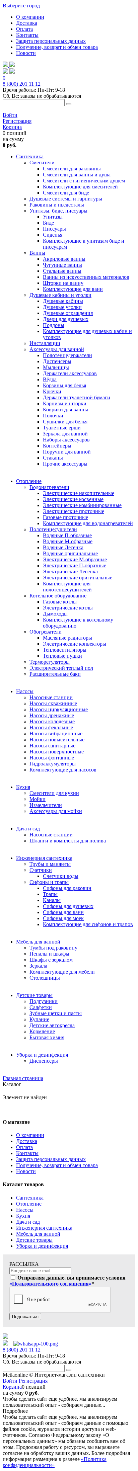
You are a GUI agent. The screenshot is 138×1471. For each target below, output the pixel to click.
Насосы (24, 1210)
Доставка (26, 23)
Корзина (12, 127)
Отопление (29, 1204)
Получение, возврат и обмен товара (57, 47)
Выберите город (21, 5)
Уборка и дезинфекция (42, 1246)
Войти (10, 115)
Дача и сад (28, 1222)
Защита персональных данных (51, 41)
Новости (26, 53)
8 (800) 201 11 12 (22, 84)
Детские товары (34, 1240)
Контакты (27, 35)
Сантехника (30, 1198)
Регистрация (17, 121)
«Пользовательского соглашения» (50, 1284)
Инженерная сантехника (44, 1228)
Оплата (24, 29)
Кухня (23, 1216)
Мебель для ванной (38, 1234)
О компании (30, 17)
